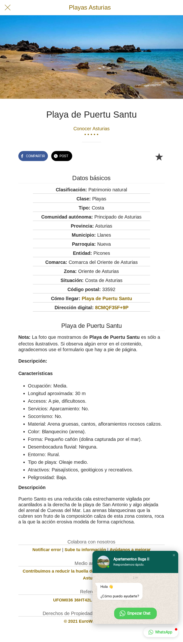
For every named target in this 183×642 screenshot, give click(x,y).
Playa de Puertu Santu (107, 298)
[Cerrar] (7, 7)
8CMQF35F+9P (111, 307)
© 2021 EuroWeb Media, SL (91, 621)
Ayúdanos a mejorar (130, 549)
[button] (174, 555)
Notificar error (46, 549)
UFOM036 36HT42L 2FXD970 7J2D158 (91, 600)
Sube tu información (85, 549)
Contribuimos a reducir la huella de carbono (67, 571)
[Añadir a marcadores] (159, 156)
